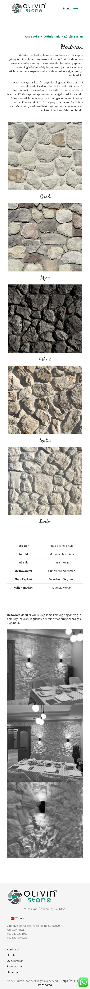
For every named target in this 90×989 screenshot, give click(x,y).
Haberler (12, 972)
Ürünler (12, 955)
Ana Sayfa (32, 36)
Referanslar (14, 966)
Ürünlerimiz (52, 36)
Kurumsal (13, 949)
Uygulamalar (15, 961)
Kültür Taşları (73, 36)
